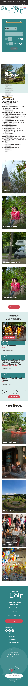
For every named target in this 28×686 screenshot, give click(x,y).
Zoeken (14, 48)
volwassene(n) (16, 38)
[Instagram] (12, 630)
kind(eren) (16, 43)
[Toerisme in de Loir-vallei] (16, 10)
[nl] (25, 8)
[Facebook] (6, 630)
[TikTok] (9, 630)
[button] (25, 8)
